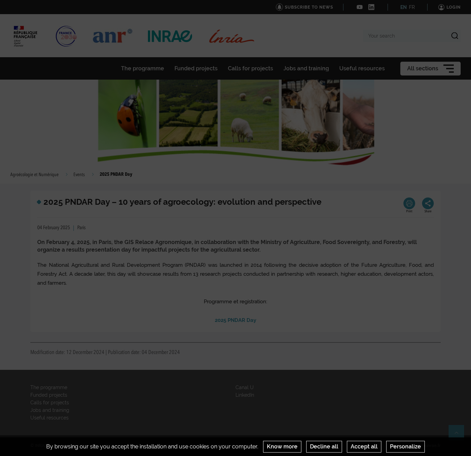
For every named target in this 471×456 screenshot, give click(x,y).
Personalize (405, 446)
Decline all (324, 446)
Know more (282, 446)
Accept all (364, 446)
